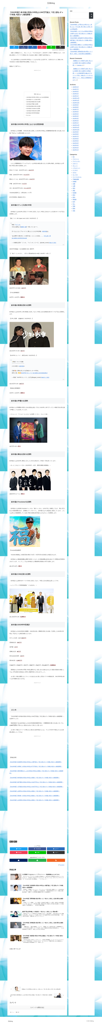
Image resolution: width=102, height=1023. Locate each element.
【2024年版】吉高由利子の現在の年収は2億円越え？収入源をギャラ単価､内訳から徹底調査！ (81, 40)
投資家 (74, 192)
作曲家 (74, 181)
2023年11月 (76, 100)
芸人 (74, 204)
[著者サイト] (19, 860)
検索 (71, 11)
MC (74, 156)
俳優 (12, 841)
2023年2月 (76, 120)
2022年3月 (76, 145)
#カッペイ (29, 373)
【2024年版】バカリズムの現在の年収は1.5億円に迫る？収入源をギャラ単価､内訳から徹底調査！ (81, 33)
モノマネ (75, 175)
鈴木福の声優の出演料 (32, 104)
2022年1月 (76, 150)
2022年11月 (76, 127)
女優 (74, 186)
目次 (35, 94)
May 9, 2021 (52, 242)
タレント (75, 166)
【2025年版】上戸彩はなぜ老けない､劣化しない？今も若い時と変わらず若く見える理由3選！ (81, 27)
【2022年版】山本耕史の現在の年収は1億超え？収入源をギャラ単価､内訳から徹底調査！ (35, 800)
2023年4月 (76, 116)
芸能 (16, 841)
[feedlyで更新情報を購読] (37, 860)
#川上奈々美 (47, 236)
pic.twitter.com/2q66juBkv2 (40, 373)
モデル (74, 172)
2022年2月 (76, 147)
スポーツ (75, 163)
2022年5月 (76, 141)
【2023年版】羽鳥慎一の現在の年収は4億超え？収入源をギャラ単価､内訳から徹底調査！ (35, 795)
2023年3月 (76, 118)
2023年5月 (76, 114)
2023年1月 (76, 123)
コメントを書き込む (37, 1007)
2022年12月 (76, 125)
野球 (74, 208)
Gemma (79, 65)
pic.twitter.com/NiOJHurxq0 (19, 238)
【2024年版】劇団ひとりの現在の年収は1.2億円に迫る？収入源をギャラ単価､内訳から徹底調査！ (81, 47)
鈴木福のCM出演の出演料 (33, 110)
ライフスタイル (77, 177)
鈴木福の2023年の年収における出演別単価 (38, 97)
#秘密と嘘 (23, 227)
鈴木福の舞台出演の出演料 (33, 106)
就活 (74, 188)
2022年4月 (76, 143)
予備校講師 (76, 179)
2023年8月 (76, 107)
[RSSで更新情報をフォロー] (56, 860)
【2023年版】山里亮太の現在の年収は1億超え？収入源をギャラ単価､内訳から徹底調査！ (35, 791)
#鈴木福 (44, 231)
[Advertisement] (37, 81)
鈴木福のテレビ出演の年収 (33, 99)
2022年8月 (76, 134)
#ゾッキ (18, 224)
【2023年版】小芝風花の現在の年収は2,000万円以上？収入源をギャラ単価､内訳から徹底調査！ (36, 786)
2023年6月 (76, 111)
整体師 (74, 199)
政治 (74, 195)
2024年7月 (76, 89)
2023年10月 (76, 102)
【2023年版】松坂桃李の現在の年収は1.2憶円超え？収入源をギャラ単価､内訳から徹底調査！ (36, 762)
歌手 (74, 201)
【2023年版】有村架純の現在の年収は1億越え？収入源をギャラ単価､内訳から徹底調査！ (35, 777)
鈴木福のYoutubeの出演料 (33, 108)
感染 (74, 190)
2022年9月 (76, 132)
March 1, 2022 (45, 377)
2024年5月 (76, 91)
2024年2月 (76, 93)
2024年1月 (76, 96)
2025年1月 (76, 87)
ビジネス (75, 170)
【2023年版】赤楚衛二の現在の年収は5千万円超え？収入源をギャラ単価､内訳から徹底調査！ (36, 766)
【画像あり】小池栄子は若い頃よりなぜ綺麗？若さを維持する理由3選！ (83, 63)
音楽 (74, 210)
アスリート (76, 159)
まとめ (28, 115)
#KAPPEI (23, 373)
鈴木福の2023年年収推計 (33, 113)
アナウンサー (76, 161)
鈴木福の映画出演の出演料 (33, 101)
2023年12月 (76, 98)
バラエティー (76, 168)
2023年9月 (76, 105)
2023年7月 (76, 109)
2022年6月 (76, 138)
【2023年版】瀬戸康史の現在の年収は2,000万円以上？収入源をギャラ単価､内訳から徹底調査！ (36, 782)
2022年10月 (76, 129)
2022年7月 (76, 136)
